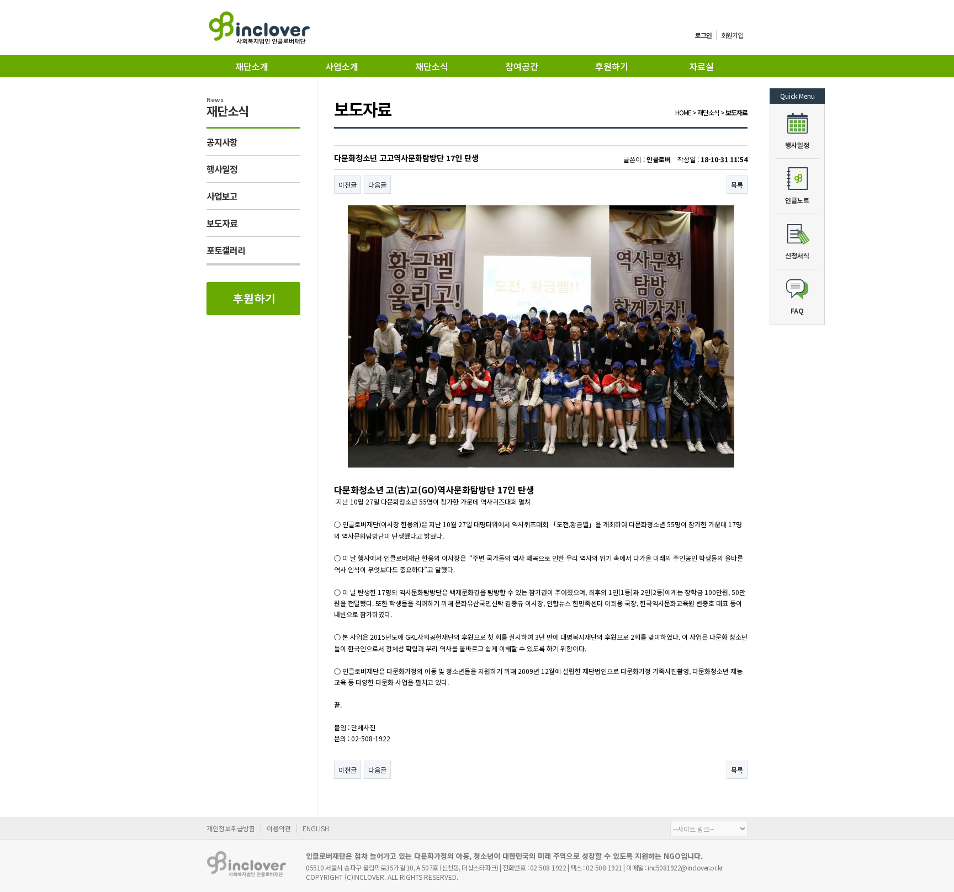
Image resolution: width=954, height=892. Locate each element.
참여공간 (521, 66)
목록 (737, 184)
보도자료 (221, 223)
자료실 (701, 66)
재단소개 (251, 66)
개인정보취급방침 (230, 828)
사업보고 (221, 196)
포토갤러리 (225, 250)
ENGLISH (316, 828)
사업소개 (341, 66)
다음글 (377, 184)
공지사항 (221, 141)
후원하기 (611, 66)
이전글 (347, 184)
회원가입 (732, 35)
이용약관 (279, 828)
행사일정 (221, 169)
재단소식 (431, 66)
